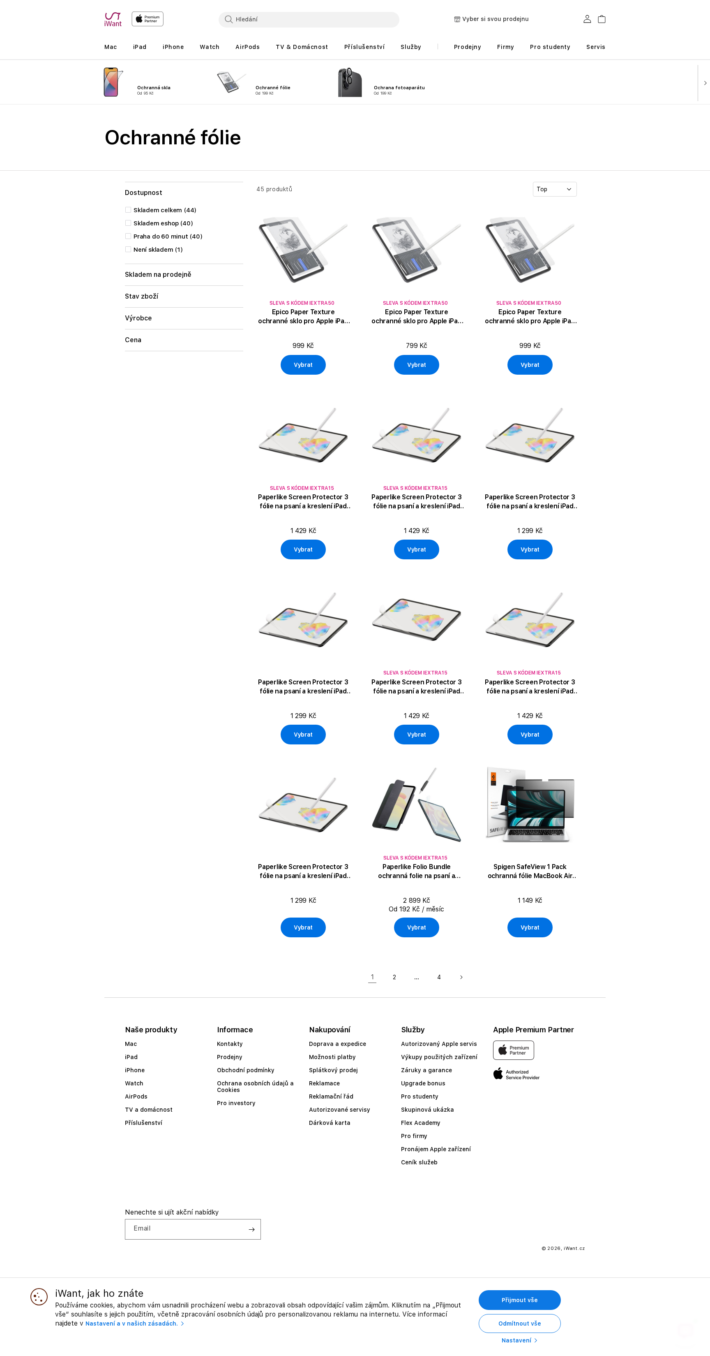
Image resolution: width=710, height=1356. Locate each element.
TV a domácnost (149, 1109)
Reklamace (324, 1083)
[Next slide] (703, 82)
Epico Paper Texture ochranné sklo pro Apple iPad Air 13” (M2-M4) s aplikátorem (530, 317)
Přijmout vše (520, 1300)
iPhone (135, 1070)
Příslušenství (143, 1123)
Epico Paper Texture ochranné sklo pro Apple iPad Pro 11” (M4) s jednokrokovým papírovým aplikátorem (416, 317)
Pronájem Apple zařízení (436, 1149)
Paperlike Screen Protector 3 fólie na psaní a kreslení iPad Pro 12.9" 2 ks (416, 687)
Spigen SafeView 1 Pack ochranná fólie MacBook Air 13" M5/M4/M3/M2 (530, 872)
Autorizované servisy (339, 1109)
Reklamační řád (331, 1096)
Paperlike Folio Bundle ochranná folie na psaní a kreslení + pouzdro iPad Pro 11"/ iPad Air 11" (416, 872)
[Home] (114, 19)
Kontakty (230, 1044)
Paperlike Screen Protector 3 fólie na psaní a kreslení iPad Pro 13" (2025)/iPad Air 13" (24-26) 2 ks (303, 872)
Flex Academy (420, 1123)
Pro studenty (419, 1096)
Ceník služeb (419, 1162)
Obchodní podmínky (245, 1070)
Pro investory (236, 1103)
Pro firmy (414, 1136)
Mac (131, 1044)
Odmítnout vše (519, 1323)
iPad (131, 1057)
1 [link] (372, 977)
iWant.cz (574, 1248)
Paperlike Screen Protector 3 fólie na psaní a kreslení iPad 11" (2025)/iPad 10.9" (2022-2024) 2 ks (416, 502)
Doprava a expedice (337, 1044)
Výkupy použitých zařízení (439, 1057)
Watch (134, 1083)
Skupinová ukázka (427, 1109)
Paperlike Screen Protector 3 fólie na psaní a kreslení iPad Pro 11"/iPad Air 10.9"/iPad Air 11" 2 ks (530, 687)
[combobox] (309, 19)
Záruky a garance (426, 1070)
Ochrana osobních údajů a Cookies (255, 1086)
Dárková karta (329, 1123)
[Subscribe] (251, 1229)
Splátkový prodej (333, 1070)
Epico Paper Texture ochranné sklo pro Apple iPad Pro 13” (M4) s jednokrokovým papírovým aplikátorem (303, 317)
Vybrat (303, 365)
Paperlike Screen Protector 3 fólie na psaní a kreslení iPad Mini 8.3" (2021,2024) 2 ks (303, 687)
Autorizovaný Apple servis (439, 1044)
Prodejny (229, 1057)
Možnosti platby (332, 1057)
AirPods (136, 1096)
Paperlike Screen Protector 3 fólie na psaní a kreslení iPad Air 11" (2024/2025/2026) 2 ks (530, 502)
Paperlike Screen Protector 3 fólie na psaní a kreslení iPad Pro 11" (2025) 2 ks (303, 502)
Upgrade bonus (423, 1083)
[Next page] (461, 977)
